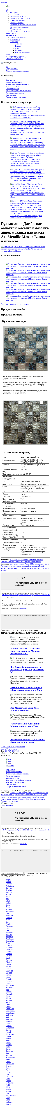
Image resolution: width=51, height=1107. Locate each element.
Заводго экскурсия (18, 37)
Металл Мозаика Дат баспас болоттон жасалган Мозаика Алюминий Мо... (25, 651)
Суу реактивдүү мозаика (20, 31)
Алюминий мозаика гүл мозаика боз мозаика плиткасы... (27, 740)
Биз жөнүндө (11, 35)
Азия (17, 48)
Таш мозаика (15, 29)
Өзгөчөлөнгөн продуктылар (21, 793)
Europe (18, 46)
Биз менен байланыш (14, 59)
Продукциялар (12, 12)
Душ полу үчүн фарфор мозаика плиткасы (24, 796)
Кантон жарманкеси (23, 52)
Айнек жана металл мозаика (21, 18)
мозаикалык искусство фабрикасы (28, 795)
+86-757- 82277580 (11, 751)
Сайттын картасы (40, 793)
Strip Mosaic (15, 14)
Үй (7, 10)
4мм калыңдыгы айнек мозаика (23, 25)
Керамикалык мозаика (19, 27)
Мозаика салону (7, 795)
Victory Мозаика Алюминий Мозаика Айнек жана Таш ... (25, 725)
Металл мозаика (16, 23)
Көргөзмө (14, 42)
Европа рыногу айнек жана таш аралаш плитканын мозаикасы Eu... (26, 179)
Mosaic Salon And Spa (20, 799)
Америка (18, 44)
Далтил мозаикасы (37, 799)
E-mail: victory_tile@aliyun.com (13, 747)
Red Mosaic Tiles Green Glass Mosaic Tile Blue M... (24, 709)
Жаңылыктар (11, 33)
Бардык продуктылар (9, 801)
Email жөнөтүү (7, 805)
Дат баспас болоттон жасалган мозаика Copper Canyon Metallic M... (27, 669)
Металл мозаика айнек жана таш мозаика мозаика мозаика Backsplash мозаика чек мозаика (22, 561)
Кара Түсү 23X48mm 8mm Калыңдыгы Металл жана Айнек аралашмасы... (26, 217)
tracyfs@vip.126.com (9, 749)
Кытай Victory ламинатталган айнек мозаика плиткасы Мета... (27, 688)
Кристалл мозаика (17, 21)
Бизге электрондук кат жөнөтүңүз (14, 304)
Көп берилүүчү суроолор (16, 57)
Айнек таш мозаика (18, 16)
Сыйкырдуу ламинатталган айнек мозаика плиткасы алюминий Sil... (27, 116)
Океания (18, 50)
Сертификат (15, 40)
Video (8, 54)
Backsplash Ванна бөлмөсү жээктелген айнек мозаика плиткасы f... (26, 164)
